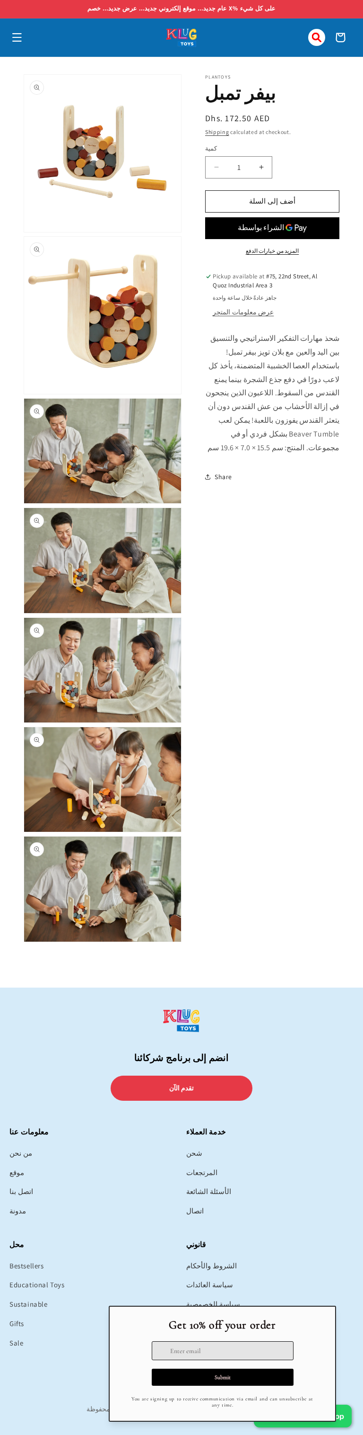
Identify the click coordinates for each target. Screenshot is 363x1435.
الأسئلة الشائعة (208, 1191)
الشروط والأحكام (211, 1265)
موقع (16, 1172)
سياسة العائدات (209, 1284)
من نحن (20, 1153)
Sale (16, 1342)
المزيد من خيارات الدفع (272, 250)
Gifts (16, 1323)
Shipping (217, 131)
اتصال (195, 1210)
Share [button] (223, 476)
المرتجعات (201, 1172)
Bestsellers (26, 1265)
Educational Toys (37, 1284)
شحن (194, 1153)
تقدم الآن (181, 1088)
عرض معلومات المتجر (243, 312)
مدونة (17, 1210)
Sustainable (28, 1304)
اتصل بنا (21, 1191)
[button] (17, 37)
